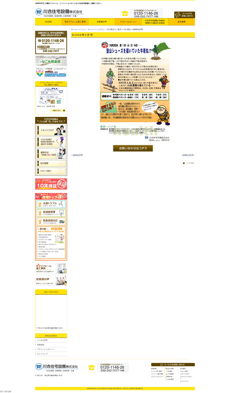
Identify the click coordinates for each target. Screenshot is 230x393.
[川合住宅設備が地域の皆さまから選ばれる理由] (155, 21)
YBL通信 (127, 29)
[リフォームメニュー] (128, 21)
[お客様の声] (101, 21)
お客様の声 (169, 376)
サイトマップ (42, 354)
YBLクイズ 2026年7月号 (46, 106)
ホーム (74, 29)
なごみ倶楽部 (170, 374)
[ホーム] (48, 21)
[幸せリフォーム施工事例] (75, 21)
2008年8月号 (78, 155)
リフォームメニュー (157, 376)
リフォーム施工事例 (157, 374)
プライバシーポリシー (45, 349)
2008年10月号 (187, 155)
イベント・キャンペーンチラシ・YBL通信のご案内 (100, 29)
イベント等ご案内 (156, 371)
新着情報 (40, 345)
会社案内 (183, 368)
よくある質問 (42, 340)
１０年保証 (169, 371)
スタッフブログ (185, 374)
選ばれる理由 (170, 368)
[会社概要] (181, 21)
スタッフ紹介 (184, 371)
